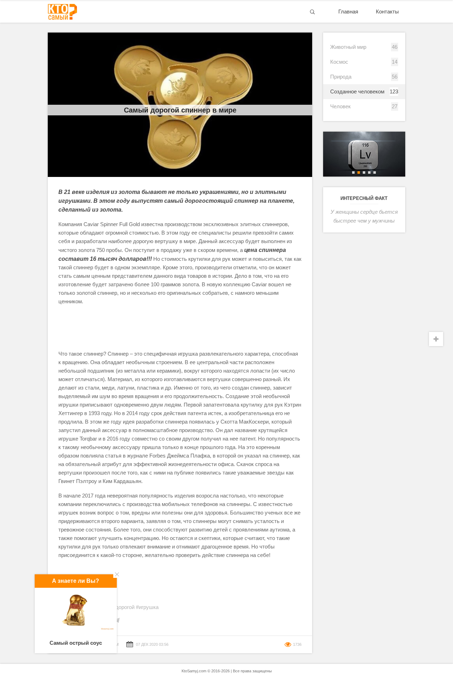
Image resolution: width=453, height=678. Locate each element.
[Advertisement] (180, 328)
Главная (348, 11)
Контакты (387, 11)
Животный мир (348, 47)
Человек (340, 106)
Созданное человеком (357, 91)
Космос (339, 62)
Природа (340, 77)
